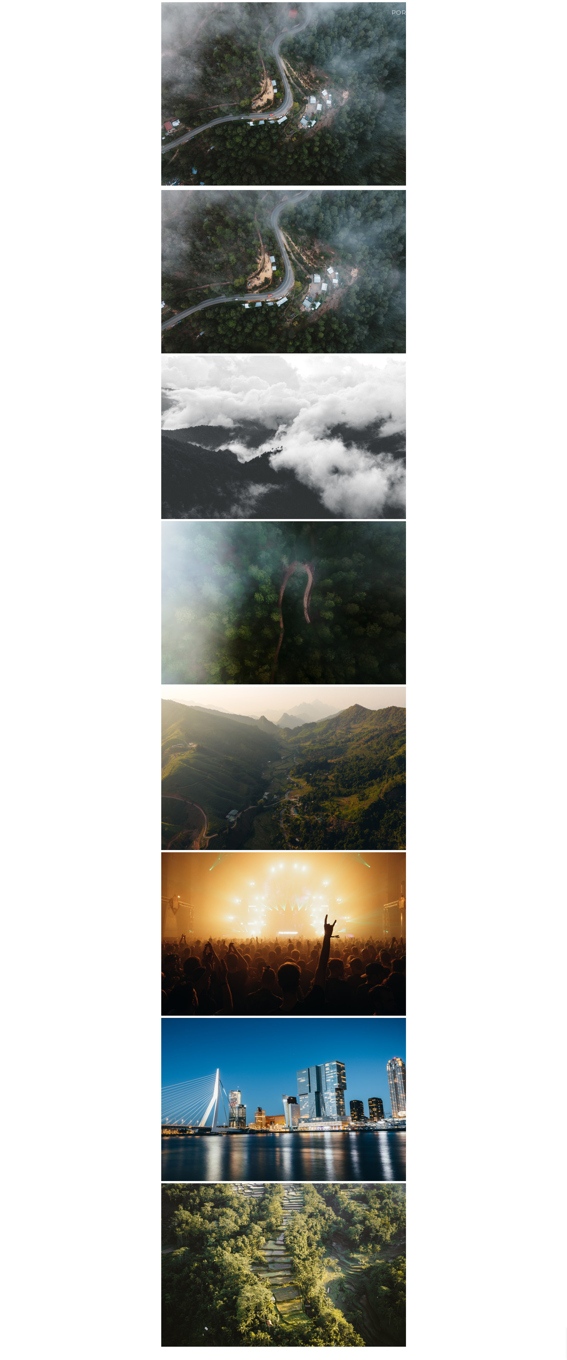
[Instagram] (561, 12)
